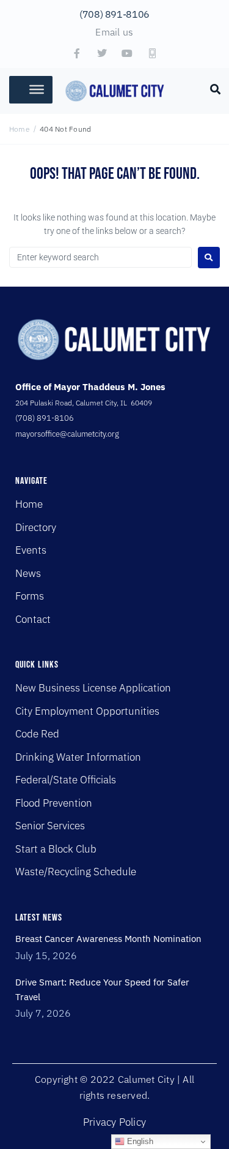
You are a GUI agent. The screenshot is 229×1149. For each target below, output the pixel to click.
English (139, 1141)
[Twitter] (102, 53)
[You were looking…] (215, 88)
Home (19, 129)
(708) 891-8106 (114, 14)
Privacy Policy (114, 1122)
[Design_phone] (152, 53)
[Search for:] (100, 257)
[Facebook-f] (77, 53)
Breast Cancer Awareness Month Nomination (108, 938)
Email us (114, 32)
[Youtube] (127, 53)
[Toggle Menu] (36, 89)
